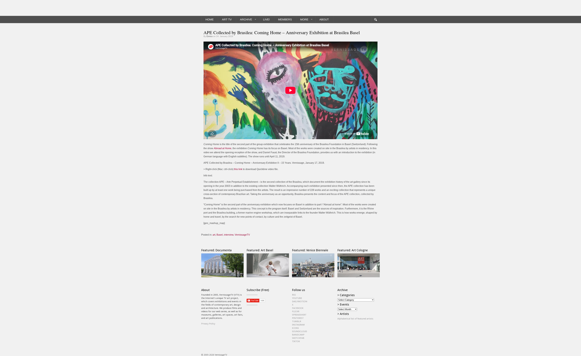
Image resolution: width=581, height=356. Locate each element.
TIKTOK (296, 341)
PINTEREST (298, 318)
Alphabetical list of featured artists (355, 318)
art (214, 234)
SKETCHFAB (298, 338)
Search (375, 19)
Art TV (227, 19)
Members (285, 19)
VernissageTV (242, 234)
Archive (246, 19)
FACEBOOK (297, 308)
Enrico (210, 36)
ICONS (295, 328)
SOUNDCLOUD (299, 331)
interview (228, 234)
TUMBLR (296, 321)
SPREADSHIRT (299, 314)
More (304, 19)
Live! (266, 19)
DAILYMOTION (299, 301)
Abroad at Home (222, 148)
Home (209, 19)
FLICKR (295, 311)
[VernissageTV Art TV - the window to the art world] (216, 8)
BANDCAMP (298, 334)
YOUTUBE (297, 298)
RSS (294, 294)
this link (238, 169)
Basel (220, 234)
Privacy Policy (208, 323)
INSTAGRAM (298, 324)
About (324, 19)
